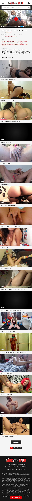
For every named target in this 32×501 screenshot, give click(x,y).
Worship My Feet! (5, 184)
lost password (11, 464)
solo (26, 44)
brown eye (4, 43)
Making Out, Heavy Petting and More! (10, 121)
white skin (4, 46)
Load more (16, 442)
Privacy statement (22, 466)
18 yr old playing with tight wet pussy (10, 226)
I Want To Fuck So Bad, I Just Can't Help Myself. (13, 289)
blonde (25, 41)
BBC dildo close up (6, 163)
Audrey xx (8, 32)
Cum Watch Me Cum (6, 268)
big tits (9, 41)
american (14, 41)
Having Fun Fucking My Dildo (8, 79)
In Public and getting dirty (7, 100)
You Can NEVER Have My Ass (8, 205)
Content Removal (20, 469)
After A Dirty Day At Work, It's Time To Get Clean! (13, 352)
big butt (3, 41)
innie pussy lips (20, 43)
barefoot (20, 41)
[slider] (8, 26)
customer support (20, 464)
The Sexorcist (4, 247)
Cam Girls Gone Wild (11, 36)
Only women (4, 44)
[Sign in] (29, 2)
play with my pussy (6, 142)
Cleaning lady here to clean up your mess (12, 310)
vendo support (11, 469)
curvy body (11, 43)
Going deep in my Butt (6, 394)
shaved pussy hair (19, 44)
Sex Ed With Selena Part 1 (7, 436)
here (6, 492)
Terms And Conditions (11, 466)
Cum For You (4, 415)
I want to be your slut (6, 373)
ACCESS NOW (16, 497)
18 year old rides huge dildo (8, 331)
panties (11, 44)
